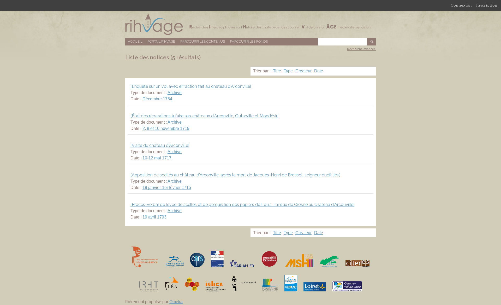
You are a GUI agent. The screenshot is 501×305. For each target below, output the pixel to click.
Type (288, 71)
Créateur (303, 71)
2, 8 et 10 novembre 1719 (165, 128)
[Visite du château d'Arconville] (159, 145)
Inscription (486, 5)
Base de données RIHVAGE (250, 24)
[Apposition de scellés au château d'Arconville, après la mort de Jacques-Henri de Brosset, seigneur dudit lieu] (235, 174)
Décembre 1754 (157, 99)
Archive (175, 92)
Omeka (176, 302)
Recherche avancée (361, 49)
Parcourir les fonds (249, 41)
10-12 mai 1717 (156, 158)
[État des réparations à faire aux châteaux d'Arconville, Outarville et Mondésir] (204, 115)
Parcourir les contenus (202, 41)
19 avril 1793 (154, 217)
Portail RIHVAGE (161, 41)
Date (318, 71)
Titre (277, 71)
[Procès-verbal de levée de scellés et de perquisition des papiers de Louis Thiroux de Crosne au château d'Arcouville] (242, 204)
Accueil (135, 41)
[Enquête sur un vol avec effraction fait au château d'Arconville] (190, 86)
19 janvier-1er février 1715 (166, 187)
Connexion (461, 5)
